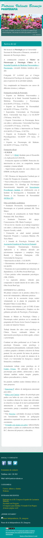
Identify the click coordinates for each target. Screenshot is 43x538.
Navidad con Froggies (11, 503)
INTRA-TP (8, 198)
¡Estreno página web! (10, 508)
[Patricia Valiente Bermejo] (21, 11)
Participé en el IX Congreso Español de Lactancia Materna (21, 500)
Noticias (6, 491)
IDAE (16, 155)
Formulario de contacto (9, 470)
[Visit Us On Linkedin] (9, 465)
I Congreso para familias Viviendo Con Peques (20, 505)
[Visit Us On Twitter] (15, 465)
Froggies (12, 414)
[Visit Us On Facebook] (4, 465)
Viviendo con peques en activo (16, 425)
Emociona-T (9, 389)
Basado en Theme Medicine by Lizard (28, 536)
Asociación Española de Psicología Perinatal (20, 244)
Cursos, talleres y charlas (12, 488)
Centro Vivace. (10, 369)
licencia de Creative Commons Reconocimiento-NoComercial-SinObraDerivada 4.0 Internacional (20, 532)
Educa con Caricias (12, 394)
